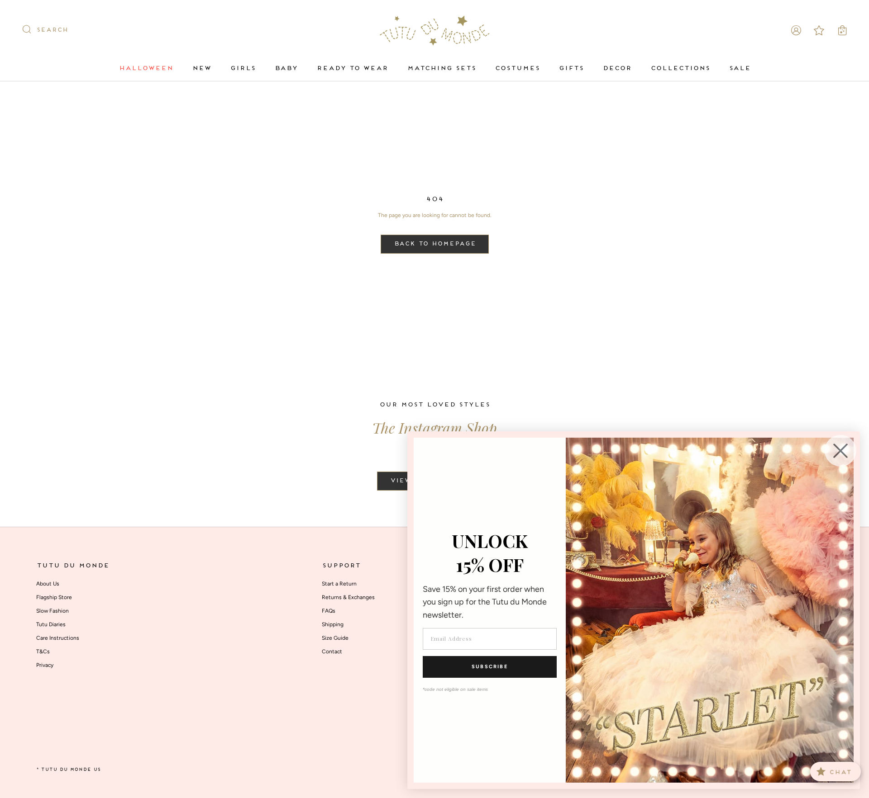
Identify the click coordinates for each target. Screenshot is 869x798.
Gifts (571, 68)
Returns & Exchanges (348, 597)
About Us (47, 584)
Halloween (146, 68)
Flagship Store (54, 597)
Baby (285, 68)
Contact (332, 651)
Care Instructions (57, 638)
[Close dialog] (840, 451)
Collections (680, 68)
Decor (616, 68)
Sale (739, 68)
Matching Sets (441, 68)
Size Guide (335, 638)
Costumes (517, 68)
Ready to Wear (352, 68)
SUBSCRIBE (490, 667)
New (201, 68)
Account (796, 30)
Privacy (44, 665)
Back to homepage (435, 244)
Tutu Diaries (51, 624)
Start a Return (339, 584)
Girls (242, 68)
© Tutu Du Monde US (68, 770)
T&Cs (43, 651)
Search (52, 30)
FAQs (328, 611)
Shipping (333, 624)
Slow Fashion (52, 611)
